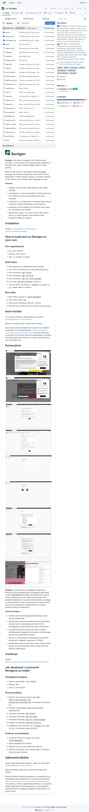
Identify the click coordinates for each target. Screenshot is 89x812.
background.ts (10, 60)
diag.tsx (8, 68)
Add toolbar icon (25, 56)
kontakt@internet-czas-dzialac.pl (19, 319)
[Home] (4, 3)
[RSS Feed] (45, 8)
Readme (62, 76)
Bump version (31, 28)
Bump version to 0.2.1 (26, 108)
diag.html (8, 64)
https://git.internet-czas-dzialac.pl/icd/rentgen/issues (27, 781)
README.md (9, 116)
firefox (66, 67)
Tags (47, 19)
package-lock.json (11, 108)
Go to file (25, 23)
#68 (41, 64)
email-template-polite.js (13, 76)
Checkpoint (23, 60)
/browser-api (10, 40)
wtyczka (73, 73)
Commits (12, 19)
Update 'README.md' (26, 116)
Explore (11, 3)
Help (19, 3)
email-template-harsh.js (13, 72)
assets (7, 32)
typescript (71, 70)
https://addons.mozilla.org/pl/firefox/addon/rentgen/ (27, 662)
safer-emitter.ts (10, 128)
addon (60, 67)
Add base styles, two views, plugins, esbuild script (37, 48)
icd (6, 8)
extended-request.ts (12, 84)
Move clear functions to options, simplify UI (34, 100)
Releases (61, 86)
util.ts (7, 140)
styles (7, 44)
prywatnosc (62, 70)
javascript (74, 67)
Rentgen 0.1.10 (65, 89)
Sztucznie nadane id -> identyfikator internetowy (36, 120)
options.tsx (9, 104)
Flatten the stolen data (27, 92)
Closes (33, 96)
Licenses (47, 810)
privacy (82, 67)
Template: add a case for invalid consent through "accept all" (41, 36)
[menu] (38, 810)
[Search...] (85, 19)
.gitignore (8, 52)
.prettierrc (8, 56)
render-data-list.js (11, 120)
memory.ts (9, 96)
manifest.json (10, 88)
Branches (30, 19)
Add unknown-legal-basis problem (31, 128)
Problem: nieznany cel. (27, 64)
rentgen (13, 8)
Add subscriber (24, 44)
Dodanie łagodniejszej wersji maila (31, 76)
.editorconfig (9, 48)
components (9, 36)
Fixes (37, 64)
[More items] (85, 13)
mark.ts (8, 92)
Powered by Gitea (29, 807)
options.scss (9, 100)
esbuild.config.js (11, 80)
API (52, 810)
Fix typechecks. (25, 96)
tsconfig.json (9, 136)
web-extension (63, 73)
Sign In (84, 3)
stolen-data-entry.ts (12, 132)
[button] (18, 23)
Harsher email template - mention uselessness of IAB (37, 72)
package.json (10, 112)
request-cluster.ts (11, 124)
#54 (37, 96)
